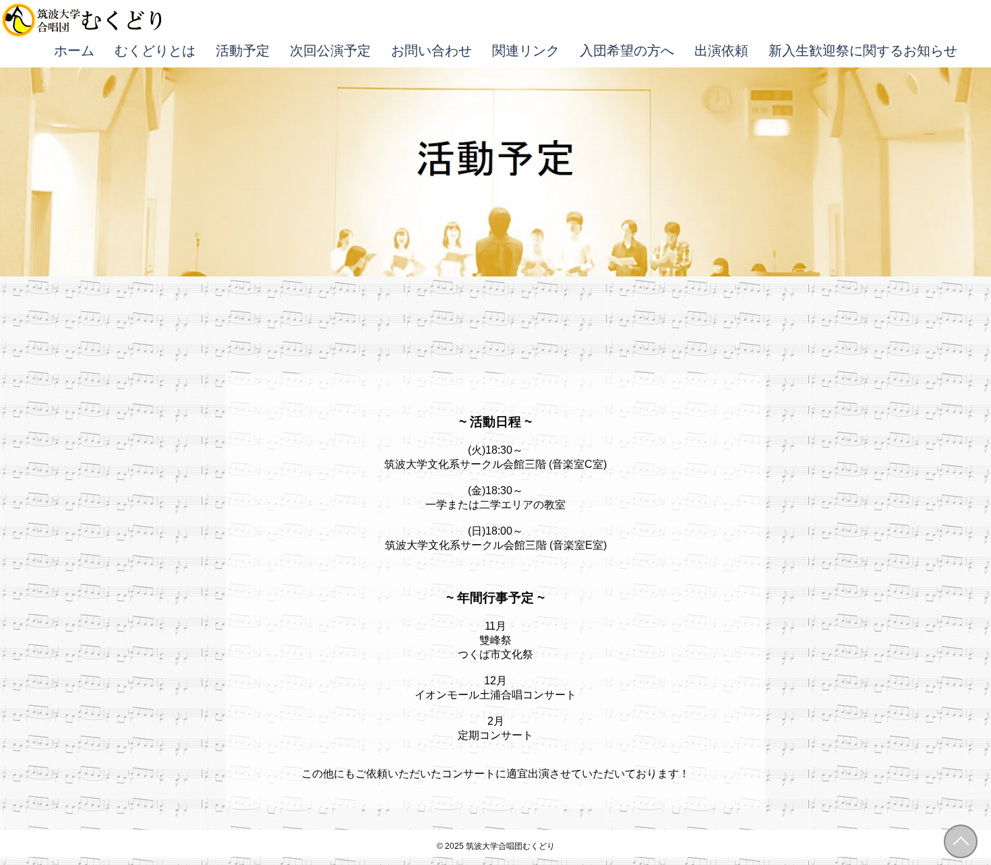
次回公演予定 (330, 50)
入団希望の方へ (627, 50)
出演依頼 (721, 50)
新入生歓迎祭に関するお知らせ (863, 50)
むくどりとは (155, 50)
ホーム (74, 50)
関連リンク (526, 50)
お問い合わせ (431, 50)
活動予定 (243, 50)
